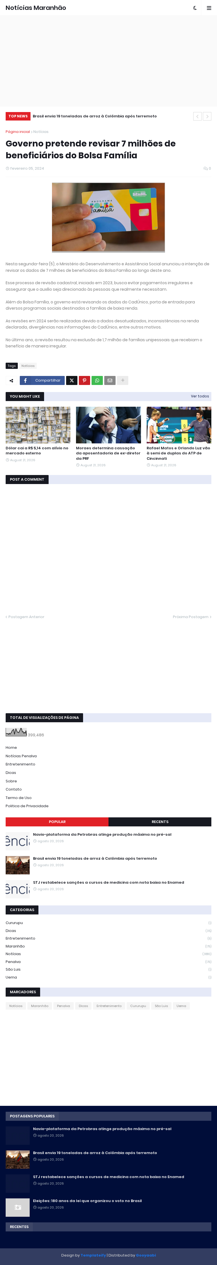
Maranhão (108, 946)
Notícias (41, 131)
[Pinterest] (84, 380)
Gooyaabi (146, 1255)
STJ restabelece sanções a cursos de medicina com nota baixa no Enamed (108, 882)
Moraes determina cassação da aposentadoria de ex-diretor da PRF (108, 453)
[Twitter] (71, 380)
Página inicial (18, 131)
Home (11, 747)
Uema (108, 977)
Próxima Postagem (191, 617)
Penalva (108, 961)
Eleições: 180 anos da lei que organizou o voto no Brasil (87, 1200)
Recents (160, 821)
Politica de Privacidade (27, 806)
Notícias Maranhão (36, 7)
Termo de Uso (19, 797)
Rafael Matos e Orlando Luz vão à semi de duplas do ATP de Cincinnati (178, 453)
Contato (14, 789)
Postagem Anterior (26, 617)
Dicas (11, 772)
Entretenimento (20, 764)
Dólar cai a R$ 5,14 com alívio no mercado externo (37, 451)
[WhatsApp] (97, 380)
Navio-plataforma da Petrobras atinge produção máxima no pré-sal (102, 834)
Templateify (93, 1255)
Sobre (11, 781)
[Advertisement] (108, 60)
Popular (57, 821)
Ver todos (200, 396)
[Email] (110, 380)
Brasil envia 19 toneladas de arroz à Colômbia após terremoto (95, 116)
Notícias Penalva (21, 756)
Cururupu (108, 922)
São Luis (108, 969)
